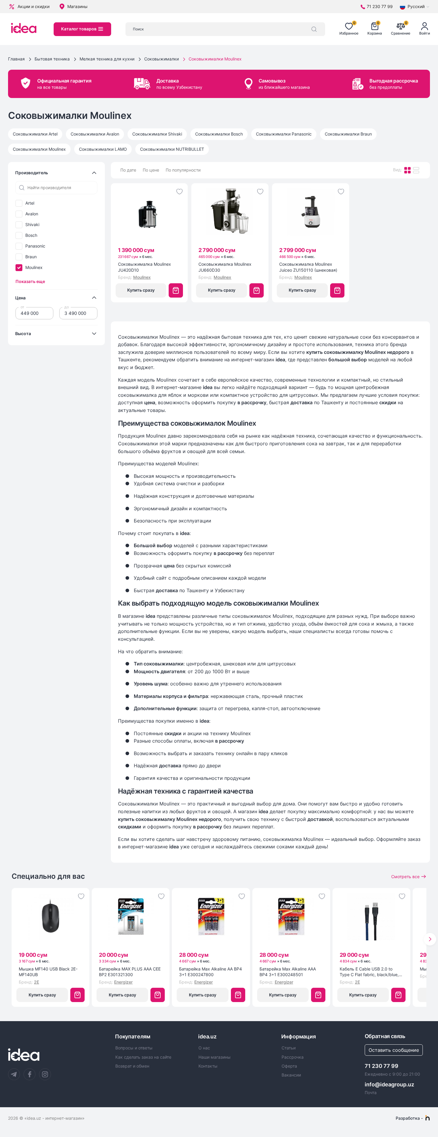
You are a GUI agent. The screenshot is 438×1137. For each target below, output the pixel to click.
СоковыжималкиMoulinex (39, 149)
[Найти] (314, 29)
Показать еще (30, 281)
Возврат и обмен (132, 1066)
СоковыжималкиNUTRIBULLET (172, 149)
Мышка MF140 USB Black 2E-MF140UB (48, 971)
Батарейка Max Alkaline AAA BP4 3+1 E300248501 (288, 971)
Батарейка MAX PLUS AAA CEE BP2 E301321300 (130, 971)
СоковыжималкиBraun (348, 133)
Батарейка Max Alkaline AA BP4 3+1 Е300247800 (210, 971)
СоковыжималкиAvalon (95, 133)
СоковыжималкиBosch (219, 133)
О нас (204, 1048)
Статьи (289, 1048)
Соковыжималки (161, 58)
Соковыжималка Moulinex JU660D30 (224, 267)
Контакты (208, 1066)
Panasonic (35, 246)
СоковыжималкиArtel (35, 133)
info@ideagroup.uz (389, 1084)
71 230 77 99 (381, 1066)
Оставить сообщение (394, 1050)
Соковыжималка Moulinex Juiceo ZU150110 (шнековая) (308, 267)
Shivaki (32, 224)
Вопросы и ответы (134, 1048)
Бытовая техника (52, 58)
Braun (31, 256)
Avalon (31, 213)
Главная (16, 58)
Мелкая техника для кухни (107, 58)
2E (36, 981)
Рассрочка (293, 1057)
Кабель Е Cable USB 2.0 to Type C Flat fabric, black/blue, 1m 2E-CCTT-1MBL (369, 972)
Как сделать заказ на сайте (143, 1057)
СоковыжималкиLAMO (103, 149)
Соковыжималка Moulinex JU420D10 (144, 267)
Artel (29, 203)
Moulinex (34, 267)
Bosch (31, 235)
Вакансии (291, 1075)
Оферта (289, 1066)
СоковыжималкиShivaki (157, 133)
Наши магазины (214, 1057)
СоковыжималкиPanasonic (284, 133)
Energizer (123, 981)
